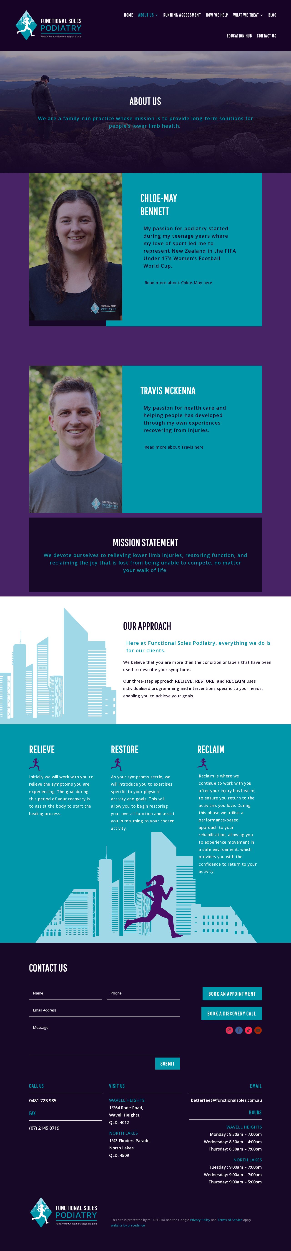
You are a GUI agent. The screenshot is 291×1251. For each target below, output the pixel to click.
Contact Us (266, 35)
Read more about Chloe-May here (178, 282)
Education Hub (239, 35)
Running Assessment (182, 14)
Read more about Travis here (174, 447)
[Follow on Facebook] (239, 1030)
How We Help (217, 14)
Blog (272, 14)
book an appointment (232, 993)
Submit (168, 1063)
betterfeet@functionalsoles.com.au (226, 1100)
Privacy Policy (200, 1220)
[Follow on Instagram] (229, 1030)
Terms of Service (229, 1220)
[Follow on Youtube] (258, 1030)
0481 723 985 (42, 1100)
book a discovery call (231, 1013)
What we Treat (246, 14)
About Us (146, 14)
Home (128, 14)
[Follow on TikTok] (248, 1030)
